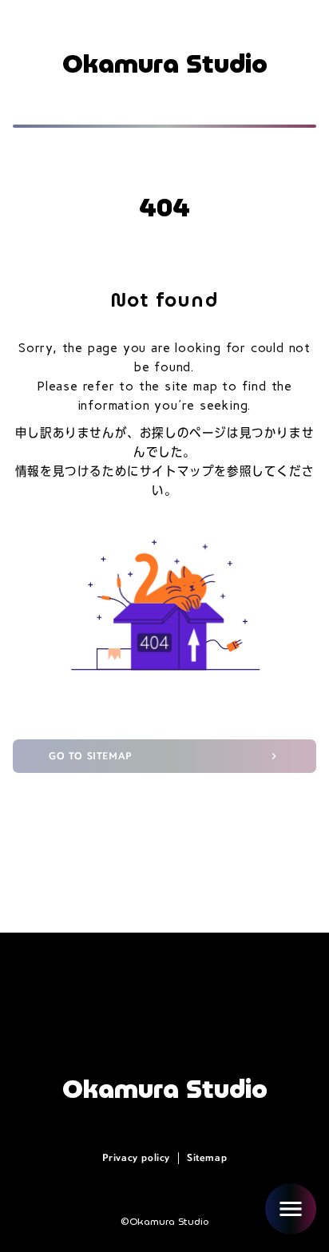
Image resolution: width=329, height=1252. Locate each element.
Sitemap (207, 1158)
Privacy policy (136, 1158)
